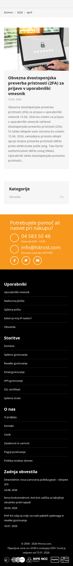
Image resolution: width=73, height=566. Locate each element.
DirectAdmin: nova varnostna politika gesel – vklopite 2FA (36, 482)
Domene (9, 346)
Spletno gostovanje (15, 354)
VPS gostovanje (13, 381)
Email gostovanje (14, 372)
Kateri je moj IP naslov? (18, 318)
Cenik (7, 434)
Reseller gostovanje (15, 363)
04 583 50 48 (35, 236)
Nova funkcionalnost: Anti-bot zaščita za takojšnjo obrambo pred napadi (34, 500)
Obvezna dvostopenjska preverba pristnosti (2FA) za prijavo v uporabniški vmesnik (36, 85)
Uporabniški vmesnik (16, 292)
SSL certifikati (12, 389)
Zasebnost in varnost (16, 443)
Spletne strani (12, 398)
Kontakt (9, 426)
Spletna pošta (12, 309)
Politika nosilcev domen (18, 460)
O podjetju (10, 417)
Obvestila (9, 327)
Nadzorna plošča (14, 301)
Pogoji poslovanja (14, 452)
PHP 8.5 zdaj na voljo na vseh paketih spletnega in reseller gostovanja (34, 518)
